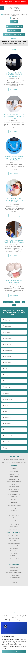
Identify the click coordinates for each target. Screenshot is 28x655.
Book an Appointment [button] (14, 30)
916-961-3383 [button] (15, 18)
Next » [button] (14, 305)
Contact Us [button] (14, 582)
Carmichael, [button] (22, 459)
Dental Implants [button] (14, 526)
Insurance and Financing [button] (14, 577)
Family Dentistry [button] (14, 476)
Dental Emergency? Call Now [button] (14, 34)
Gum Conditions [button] (14, 548)
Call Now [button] (21, 3)
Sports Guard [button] (14, 496)
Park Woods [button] (8, 369)
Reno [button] (6, 411)
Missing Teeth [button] (14, 551)
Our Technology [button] (14, 570)
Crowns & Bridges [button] (14, 524)
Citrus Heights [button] (8, 350)
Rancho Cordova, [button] (14, 459)
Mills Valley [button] (8, 356)
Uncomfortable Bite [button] (14, 558)
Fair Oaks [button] (7, 332)
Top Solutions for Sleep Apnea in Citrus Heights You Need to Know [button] (14, 116)
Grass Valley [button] (8, 423)
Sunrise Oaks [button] (8, 338)
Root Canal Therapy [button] (14, 486)
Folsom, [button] (13, 462)
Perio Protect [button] (14, 484)
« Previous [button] (6, 302)
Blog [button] (14, 580)
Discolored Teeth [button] (14, 546)
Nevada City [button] (8, 417)
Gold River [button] (7, 381)
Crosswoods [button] (8, 387)
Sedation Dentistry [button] (14, 489)
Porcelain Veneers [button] (14, 515)
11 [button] (23, 302)
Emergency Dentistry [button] (14, 474)
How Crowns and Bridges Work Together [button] (14, 281)
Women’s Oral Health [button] (14, 499)
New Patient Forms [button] (14, 575)
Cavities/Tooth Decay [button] (14, 543)
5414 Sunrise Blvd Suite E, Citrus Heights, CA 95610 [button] (15, 15)
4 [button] (18, 302)
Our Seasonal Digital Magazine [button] (14, 572)
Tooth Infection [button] (14, 556)
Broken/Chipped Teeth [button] (14, 536)
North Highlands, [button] (6, 462)
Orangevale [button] (8, 375)
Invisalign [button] (14, 508)
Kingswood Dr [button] (8, 320)
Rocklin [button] (7, 448)
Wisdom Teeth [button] (14, 561)
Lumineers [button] (14, 510)
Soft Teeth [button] (14, 553)
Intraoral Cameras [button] (14, 479)
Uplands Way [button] (8, 326)
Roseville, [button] (17, 462)
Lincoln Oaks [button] (8, 344)
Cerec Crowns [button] (14, 471)
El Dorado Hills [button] (8, 436)
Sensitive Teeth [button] (14, 491)
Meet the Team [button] (14, 567)
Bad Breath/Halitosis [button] (14, 538)
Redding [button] (7, 393)
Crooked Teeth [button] (14, 541)
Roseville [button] (7, 442)
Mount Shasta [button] (8, 399)
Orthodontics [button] (14, 513)
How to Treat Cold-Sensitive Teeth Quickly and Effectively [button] (14, 241)
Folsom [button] (7, 430)
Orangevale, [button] (6, 459)
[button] (2, 8)
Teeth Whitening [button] (14, 518)
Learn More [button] (14, 89)
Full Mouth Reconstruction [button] (14, 505)
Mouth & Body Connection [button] (14, 481)
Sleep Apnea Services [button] (14, 494)
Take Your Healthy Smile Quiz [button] (14, 26)
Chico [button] (6, 405)
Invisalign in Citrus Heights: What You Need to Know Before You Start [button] (14, 158)
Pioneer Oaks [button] (8, 362)
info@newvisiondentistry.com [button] (15, 620)
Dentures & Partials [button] (14, 529)
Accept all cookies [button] (14, 652)
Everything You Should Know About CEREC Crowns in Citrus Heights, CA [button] (14, 74)
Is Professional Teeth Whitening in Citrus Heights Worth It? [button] (14, 200)
